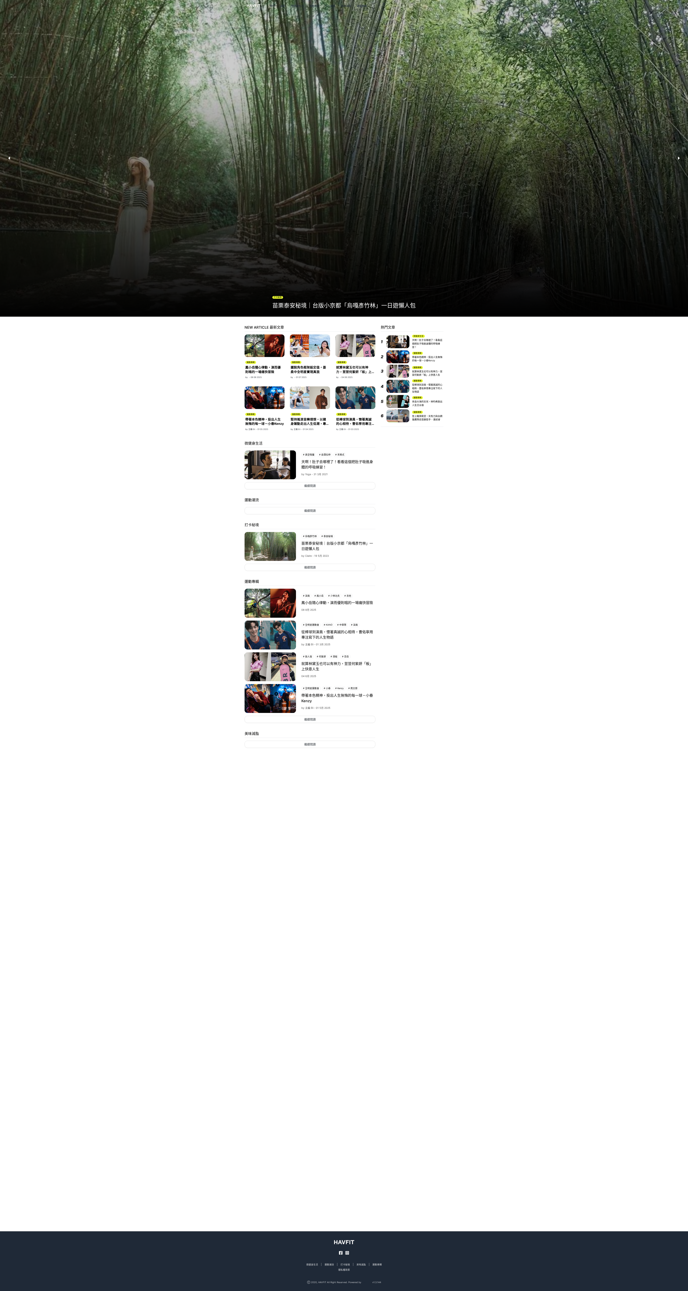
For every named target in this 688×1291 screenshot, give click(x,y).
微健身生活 (297, 5)
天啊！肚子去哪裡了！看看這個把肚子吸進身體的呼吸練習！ (427, 343)
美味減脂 (346, 5)
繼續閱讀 (310, 486)
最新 (282, 5)
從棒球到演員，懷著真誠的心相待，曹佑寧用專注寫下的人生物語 (354, 423)
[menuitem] (272, 6)
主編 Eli (251, 429)
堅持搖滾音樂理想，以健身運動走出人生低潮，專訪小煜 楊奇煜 (308, 423)
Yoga (308, 474)
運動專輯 (362, 5)
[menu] (338, 5)
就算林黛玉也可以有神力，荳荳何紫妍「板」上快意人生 (354, 371)
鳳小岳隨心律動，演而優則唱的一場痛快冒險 (337, 603)
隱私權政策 (344, 1269)
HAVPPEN (367, 1282)
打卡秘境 (330, 5)
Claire (308, 555)
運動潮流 (314, 5)
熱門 (272, 5)
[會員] (440, 6)
